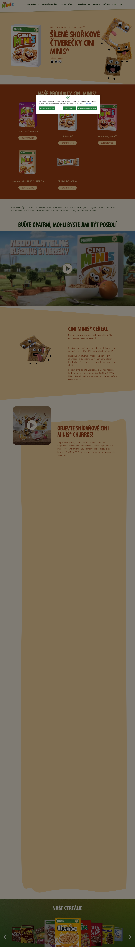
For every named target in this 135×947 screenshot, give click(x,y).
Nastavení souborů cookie (47, 108)
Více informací (87, 103)
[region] (68, 104)
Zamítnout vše (69, 108)
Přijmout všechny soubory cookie (87, 108)
